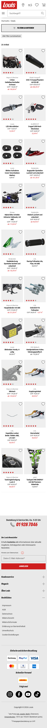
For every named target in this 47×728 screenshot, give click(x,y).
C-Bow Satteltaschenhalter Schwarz (12, 82)
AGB (4, 610)
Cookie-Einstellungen (10, 635)
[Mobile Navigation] (3, 13)
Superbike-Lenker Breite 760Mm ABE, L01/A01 (12, 435)
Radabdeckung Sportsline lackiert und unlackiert (12, 263)
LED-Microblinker (12, 126)
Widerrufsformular (9, 622)
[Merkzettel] (37, 5)
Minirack (12, 391)
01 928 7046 (26, 524)
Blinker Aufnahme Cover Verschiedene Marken (12, 173)
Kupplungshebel (35, 391)
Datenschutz (7, 614)
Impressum (6, 605)
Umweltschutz (8, 630)
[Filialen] (23, 5)
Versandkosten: (9, 717)
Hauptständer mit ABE (12, 308)
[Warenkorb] (44, 5)
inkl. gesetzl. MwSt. (23, 714)
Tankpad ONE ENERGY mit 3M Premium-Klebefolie (35, 482)
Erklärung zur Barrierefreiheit (13, 626)
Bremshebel (34, 433)
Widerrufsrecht (8, 618)
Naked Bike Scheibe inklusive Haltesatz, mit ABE (12, 217)
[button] (42, 13)
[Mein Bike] (30, 5)
